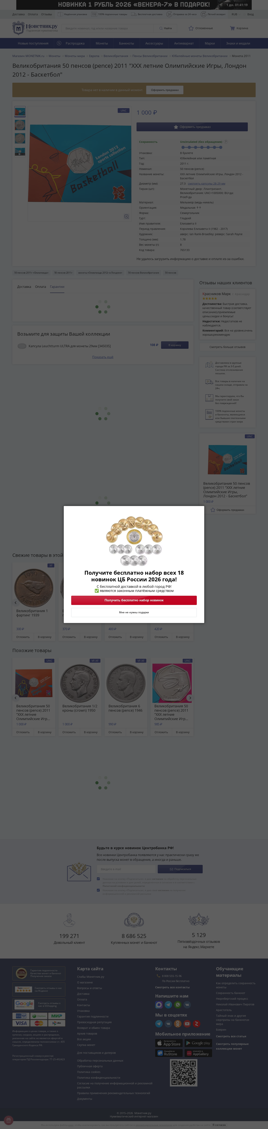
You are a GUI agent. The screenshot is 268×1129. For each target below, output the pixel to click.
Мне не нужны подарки (134, 612)
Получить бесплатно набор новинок (134, 600)
